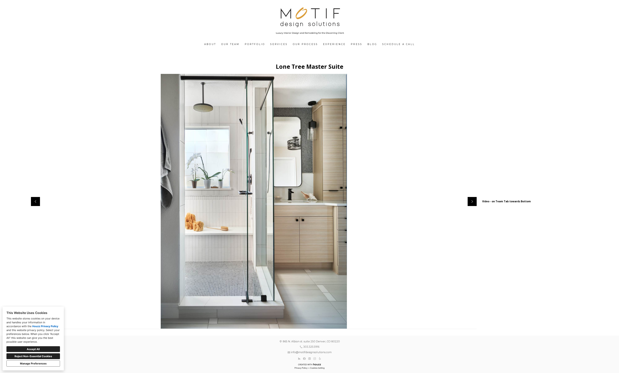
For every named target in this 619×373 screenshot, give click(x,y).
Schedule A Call (398, 44)
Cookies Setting (317, 368)
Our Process (305, 44)
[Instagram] (315, 359)
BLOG (372, 44)
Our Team (230, 44)
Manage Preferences (33, 363)
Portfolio (255, 44)
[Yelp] (320, 359)
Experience (334, 44)
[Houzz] (299, 359)
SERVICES (279, 44)
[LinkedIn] (309, 359)
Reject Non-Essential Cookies (33, 356)
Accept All (33, 349)
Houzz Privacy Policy (45, 326)
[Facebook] (304, 359)
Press (356, 44)
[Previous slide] (35, 201)
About (210, 44)
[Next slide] (472, 201)
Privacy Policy (301, 368)
